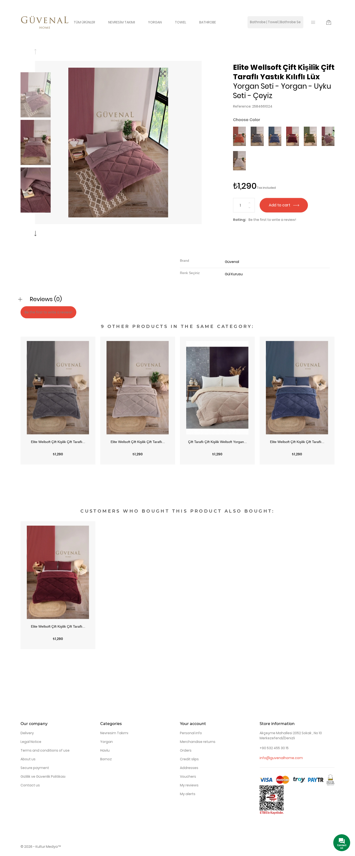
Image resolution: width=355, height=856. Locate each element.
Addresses (189, 767)
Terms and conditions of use (45, 750)
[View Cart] (328, 22)
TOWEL (180, 22)
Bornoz (106, 759)
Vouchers (188, 776)
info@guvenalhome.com (281, 757)
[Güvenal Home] (45, 22)
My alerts (187, 793)
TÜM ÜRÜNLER (84, 22)
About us (28, 759)
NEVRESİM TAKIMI (121, 22)
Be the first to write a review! (272, 219)
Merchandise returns (197, 741)
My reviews (189, 785)
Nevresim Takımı (114, 733)
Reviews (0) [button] (46, 299)
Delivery (27, 733)
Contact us (30, 785)
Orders (186, 750)
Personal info (191, 733)
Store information (277, 723)
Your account (193, 723)
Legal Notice (31, 741)
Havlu (105, 750)
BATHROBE (207, 22)
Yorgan (106, 741)
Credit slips (189, 759)
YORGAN (155, 22)
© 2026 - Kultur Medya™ (41, 846)
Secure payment (35, 767)
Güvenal (232, 261)
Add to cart (280, 205)
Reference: (242, 106)
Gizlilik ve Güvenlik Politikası (43, 776)
